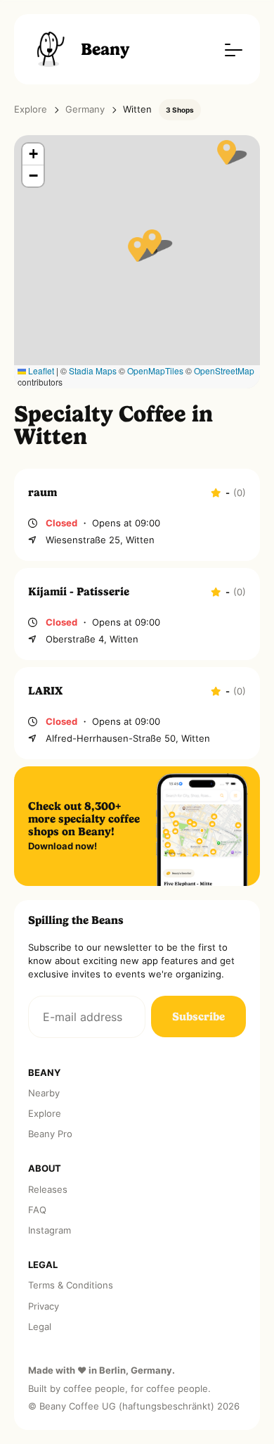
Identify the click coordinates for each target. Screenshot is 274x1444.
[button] (137, 249)
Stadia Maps (93, 370)
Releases (47, 1189)
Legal (39, 1327)
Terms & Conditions (70, 1285)
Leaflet (40, 370)
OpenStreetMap (224, 370)
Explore (30, 109)
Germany (85, 109)
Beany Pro (50, 1134)
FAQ (37, 1210)
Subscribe (198, 1016)
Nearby (44, 1093)
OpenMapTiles (155, 370)
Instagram (49, 1230)
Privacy (43, 1306)
